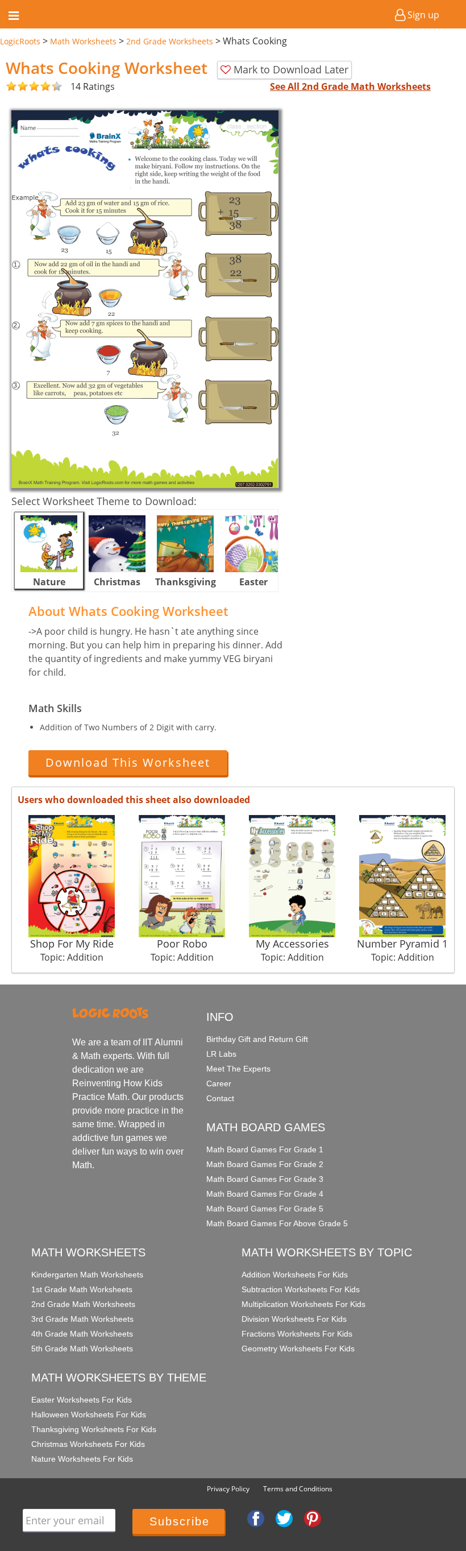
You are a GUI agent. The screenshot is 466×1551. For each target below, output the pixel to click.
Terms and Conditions (297, 1489)
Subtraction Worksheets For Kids (301, 1289)
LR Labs (221, 1053)
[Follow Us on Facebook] (255, 1518)
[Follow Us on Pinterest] (312, 1518)
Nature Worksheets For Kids (82, 1458)
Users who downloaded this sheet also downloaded (134, 799)
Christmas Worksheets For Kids (88, 1444)
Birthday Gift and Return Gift (257, 1039)
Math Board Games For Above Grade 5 (277, 1223)
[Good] (17, 87)
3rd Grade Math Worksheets (82, 1318)
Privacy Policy (228, 1489)
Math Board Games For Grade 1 (264, 1149)
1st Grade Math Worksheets (81, 1289)
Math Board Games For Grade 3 (264, 1179)
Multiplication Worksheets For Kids (303, 1304)
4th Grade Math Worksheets (82, 1333)
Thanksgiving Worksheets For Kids (93, 1429)
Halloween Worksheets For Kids (88, 1414)
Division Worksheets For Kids (294, 1318)
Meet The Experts (238, 1068)
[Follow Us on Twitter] (284, 1518)
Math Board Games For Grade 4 (264, 1193)
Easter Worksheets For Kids (81, 1399)
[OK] (11, 87)
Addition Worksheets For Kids (295, 1274)
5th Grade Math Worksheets (82, 1348)
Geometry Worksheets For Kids (298, 1348)
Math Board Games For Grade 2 (264, 1164)
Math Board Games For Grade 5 (264, 1208)
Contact (220, 1098)
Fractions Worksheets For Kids (297, 1333)
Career (218, 1083)
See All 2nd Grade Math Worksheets (350, 86)
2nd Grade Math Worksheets (83, 1304)
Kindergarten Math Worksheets (87, 1274)
